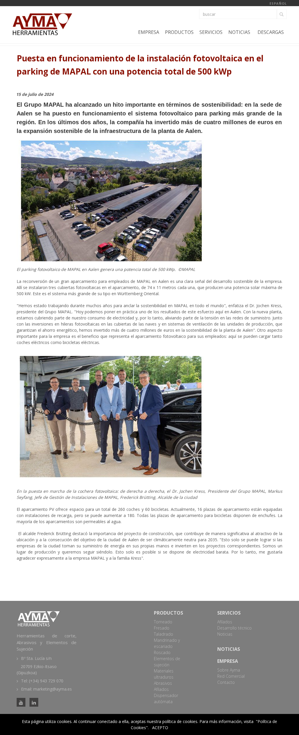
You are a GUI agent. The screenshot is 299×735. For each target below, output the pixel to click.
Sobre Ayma (228, 670)
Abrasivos (163, 683)
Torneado (163, 622)
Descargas (271, 32)
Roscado (162, 652)
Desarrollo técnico (234, 628)
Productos (179, 32)
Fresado (161, 628)
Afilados (161, 689)
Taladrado (163, 634)
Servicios (210, 32)
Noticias (239, 32)
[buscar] (282, 14)
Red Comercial (231, 676)
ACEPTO (160, 727)
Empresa (148, 32)
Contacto (226, 682)
